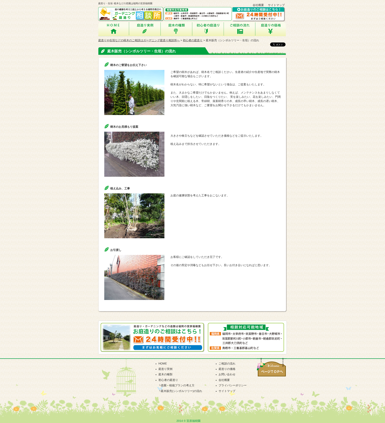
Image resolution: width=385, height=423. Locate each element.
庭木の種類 (176, 28)
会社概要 (258, 5)
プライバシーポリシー (233, 385)
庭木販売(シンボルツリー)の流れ (181, 391)
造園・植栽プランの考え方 (178, 385)
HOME (113, 28)
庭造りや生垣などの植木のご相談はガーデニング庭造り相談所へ (139, 40)
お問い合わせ (227, 374)
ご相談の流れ (239, 28)
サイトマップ (276, 5)
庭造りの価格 (270, 28)
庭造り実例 (144, 28)
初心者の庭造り (208, 28)
